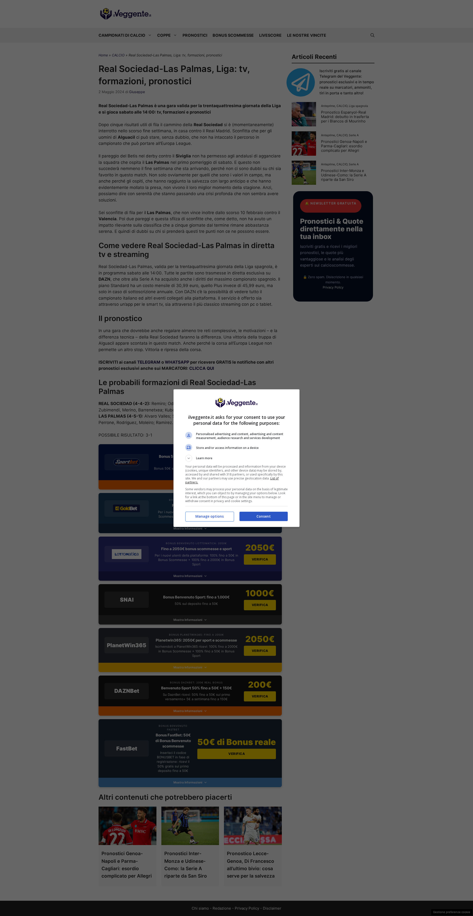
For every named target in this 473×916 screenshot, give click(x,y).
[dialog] (236, 458)
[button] (236, 458)
